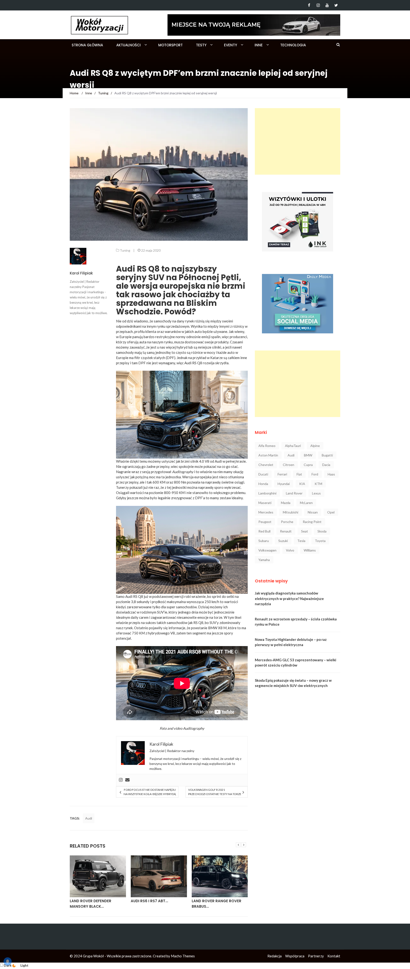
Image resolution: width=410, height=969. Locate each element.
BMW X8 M (217, 628)
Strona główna (87, 45)
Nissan (313, 512)
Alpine (315, 446)
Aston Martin (268, 455)
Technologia (293, 45)
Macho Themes (183, 956)
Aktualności (128, 45)
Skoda (321, 531)
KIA (302, 484)
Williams (310, 550)
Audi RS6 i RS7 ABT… (88, 900)
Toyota (320, 541)
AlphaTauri (293, 446)
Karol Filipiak (81, 273)
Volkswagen (267, 550)
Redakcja (274, 956)
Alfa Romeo (266, 446)
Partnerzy (316, 956)
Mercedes (265, 512)
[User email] (127, 780)
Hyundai (284, 484)
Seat (304, 531)
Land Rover (294, 493)
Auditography (193, 728)
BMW (308, 455)
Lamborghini (267, 493)
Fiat (299, 474)
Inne (259, 45)
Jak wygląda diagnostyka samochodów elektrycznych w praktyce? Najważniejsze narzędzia (289, 598)
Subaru (263, 541)
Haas (331, 474)
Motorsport (170, 45)
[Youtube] (327, 5)
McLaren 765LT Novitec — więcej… (216, 903)
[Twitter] (336, 5)
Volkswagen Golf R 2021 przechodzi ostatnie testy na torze (214, 792)
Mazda (285, 503)
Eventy (230, 45)
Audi (88, 818)
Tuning (125, 250)
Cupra (308, 465)
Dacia (326, 465)
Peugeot (264, 522)
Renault (286, 531)
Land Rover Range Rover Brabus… (155, 903)
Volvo (290, 550)
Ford (315, 474)
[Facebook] (309, 5)
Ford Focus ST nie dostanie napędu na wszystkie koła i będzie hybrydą (150, 792)
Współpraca (294, 956)
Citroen (288, 465)
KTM (318, 484)
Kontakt (333, 956)
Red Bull (264, 531)
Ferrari (282, 474)
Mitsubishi (290, 512)
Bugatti (327, 455)
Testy (201, 45)
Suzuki (283, 541)
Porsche (287, 522)
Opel (331, 512)
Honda (263, 484)
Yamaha (264, 560)
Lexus (316, 493)
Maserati (264, 503)
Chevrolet (265, 465)
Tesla (301, 541)
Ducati (263, 474)
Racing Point (312, 522)
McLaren (306, 503)
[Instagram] (318, 5)
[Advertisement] (297, 141)
